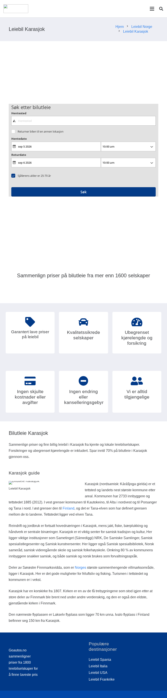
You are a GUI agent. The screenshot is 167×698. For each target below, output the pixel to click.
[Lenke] (15, 8)
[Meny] (152, 8)
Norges (80, 567)
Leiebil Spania (100, 659)
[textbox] (83, 121)
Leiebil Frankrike (102, 679)
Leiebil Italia (98, 666)
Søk (83, 192)
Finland (68, 508)
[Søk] (161, 9)
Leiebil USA (98, 672)
